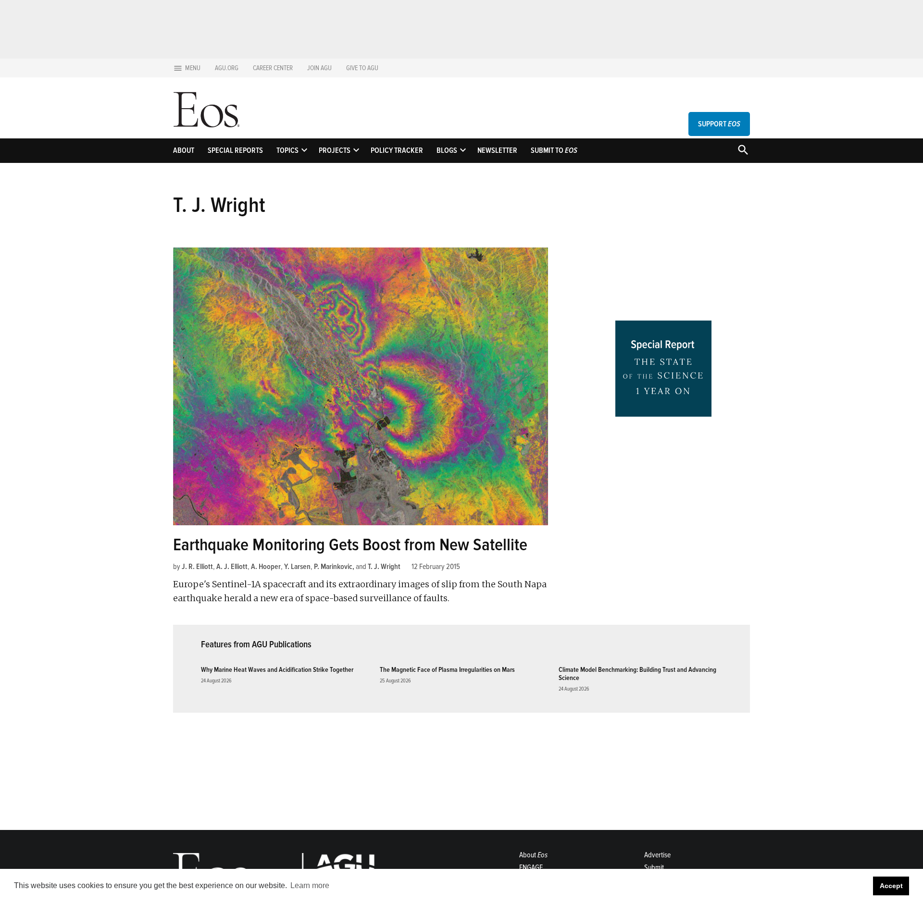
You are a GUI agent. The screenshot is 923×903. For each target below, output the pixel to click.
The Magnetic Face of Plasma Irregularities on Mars (447, 670)
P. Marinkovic (333, 566)
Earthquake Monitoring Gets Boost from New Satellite (350, 545)
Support (719, 124)
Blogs (447, 150)
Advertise (657, 855)
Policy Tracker (397, 150)
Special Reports (235, 150)
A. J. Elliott (232, 566)
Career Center (273, 68)
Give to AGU (362, 68)
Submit (654, 867)
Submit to (554, 150)
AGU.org (226, 68)
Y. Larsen (297, 566)
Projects (334, 150)
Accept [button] (891, 886)
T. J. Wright (384, 566)
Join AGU (319, 68)
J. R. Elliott (197, 566)
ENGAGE (531, 867)
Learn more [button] (309, 885)
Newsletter (497, 150)
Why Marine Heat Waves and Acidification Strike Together (277, 670)
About (183, 150)
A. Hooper (266, 566)
